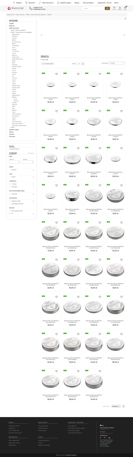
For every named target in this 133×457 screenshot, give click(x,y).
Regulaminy (12, 428)
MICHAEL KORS (16, 87)
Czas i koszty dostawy (74, 430)
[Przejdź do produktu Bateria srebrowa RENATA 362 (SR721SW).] (115, 270)
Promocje (12, 136)
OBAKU (14, 89)
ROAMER (14, 102)
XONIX (13, 119)
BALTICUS (14, 55)
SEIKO (13, 106)
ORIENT (14, 93)
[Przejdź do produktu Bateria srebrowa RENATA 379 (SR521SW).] (50, 344)
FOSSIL (14, 70)
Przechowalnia (42, 430)
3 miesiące (14, 186)
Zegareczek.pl (10, 14)
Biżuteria (11, 26)
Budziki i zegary (14, 129)
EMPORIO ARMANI (16, 66)
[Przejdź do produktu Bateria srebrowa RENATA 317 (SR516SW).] (115, 195)
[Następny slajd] (124, 35)
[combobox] (92, 8)
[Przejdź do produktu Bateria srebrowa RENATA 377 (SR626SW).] (115, 307)
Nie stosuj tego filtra (17, 211)
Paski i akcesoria (20, 14)
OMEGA (14, 91)
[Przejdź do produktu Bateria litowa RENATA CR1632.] (72, 121)
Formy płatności (72, 426)
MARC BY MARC (16, 85)
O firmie (40, 443)
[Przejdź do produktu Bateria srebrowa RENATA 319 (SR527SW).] (50, 233)
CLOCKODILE (15, 51)
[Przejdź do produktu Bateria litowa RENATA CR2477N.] (72, 195)
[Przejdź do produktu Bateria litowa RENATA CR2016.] (94, 121)
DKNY (13, 62)
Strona (74, 63)
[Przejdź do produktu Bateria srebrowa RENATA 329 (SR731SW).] (94, 233)
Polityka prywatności (14, 426)
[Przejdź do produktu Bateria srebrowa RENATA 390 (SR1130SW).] (50, 381)
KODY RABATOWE (14, 440)
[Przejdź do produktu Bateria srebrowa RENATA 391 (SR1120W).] (72, 381)
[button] (107, 8)
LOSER (14, 83)
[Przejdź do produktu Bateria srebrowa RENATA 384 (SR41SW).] (94, 344)
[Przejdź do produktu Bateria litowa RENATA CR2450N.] (94, 158)
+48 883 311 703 (104, 429)
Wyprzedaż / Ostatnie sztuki (19, 125)
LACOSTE (14, 78)
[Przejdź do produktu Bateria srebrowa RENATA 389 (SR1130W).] (115, 344)
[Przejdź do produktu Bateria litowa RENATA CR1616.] (115, 84)
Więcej (11, 132)
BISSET (14, 43)
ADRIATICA (14, 36)
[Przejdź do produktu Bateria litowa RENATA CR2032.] (50, 158)
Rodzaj (12, 127)
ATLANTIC (14, 38)
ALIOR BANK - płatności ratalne (76, 428)
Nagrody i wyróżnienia (44, 445)
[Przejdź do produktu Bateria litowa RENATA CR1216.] (50, 84)
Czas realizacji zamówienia (75, 433)
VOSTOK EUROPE (16, 121)
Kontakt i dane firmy (43, 440)
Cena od (11, 159)
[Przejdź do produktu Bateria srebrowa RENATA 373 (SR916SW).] (94, 307)
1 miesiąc (14, 184)
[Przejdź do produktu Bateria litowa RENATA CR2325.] (50, 195)
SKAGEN (14, 110)
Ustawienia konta (42, 428)
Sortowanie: (105, 63)
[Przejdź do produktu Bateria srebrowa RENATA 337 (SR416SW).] (50, 270)
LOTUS (14, 81)
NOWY (13, 177)
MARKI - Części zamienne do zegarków (36, 14)
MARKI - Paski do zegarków (18, 30)
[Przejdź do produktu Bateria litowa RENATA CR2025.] (115, 121)
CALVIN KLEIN (15, 45)
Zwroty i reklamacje (14, 430)
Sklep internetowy (66, 455)
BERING (14, 40)
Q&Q (13, 108)
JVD (13, 76)
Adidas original (15, 34)
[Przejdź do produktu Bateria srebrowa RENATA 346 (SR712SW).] (94, 270)
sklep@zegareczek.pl (106, 433)
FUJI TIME (14, 72)
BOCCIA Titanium (16, 42)
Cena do (25, 159)
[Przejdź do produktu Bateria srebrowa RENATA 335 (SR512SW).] (115, 233)
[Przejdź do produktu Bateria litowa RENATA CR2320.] (115, 158)
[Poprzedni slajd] (41, 35)
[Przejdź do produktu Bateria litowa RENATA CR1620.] (50, 121)
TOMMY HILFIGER (16, 114)
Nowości (11, 134)
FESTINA (14, 68)
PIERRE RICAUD (16, 95)
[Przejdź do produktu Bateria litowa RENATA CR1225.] (94, 84)
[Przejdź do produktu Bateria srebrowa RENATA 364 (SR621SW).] (50, 307)
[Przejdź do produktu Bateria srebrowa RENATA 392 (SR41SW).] (94, 381)
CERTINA (14, 49)
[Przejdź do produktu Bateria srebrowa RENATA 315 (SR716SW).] (94, 195)
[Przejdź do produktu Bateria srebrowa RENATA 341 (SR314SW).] (72, 270)
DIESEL (14, 61)
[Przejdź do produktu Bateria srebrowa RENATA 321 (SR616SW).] (72, 233)
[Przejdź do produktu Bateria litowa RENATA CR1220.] (72, 84)
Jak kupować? (12, 445)
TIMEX (13, 112)
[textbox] (117, 63)
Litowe (15, 99)
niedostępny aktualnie (17, 203)
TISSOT (14, 118)
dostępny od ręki (16, 201)
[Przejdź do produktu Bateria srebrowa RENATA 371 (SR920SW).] (72, 307)
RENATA (14, 170)
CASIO (13, 47)
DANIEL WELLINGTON (17, 59)
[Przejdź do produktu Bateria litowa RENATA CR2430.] (72, 158)
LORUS (14, 80)
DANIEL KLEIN (15, 57)
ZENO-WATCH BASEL (17, 123)
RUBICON (14, 104)
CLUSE (13, 53)
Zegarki (11, 23)
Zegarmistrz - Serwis (14, 443)
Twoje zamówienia (43, 426)
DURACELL (15, 64)
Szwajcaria (14, 194)
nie (12, 213)
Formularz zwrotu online (15, 433)
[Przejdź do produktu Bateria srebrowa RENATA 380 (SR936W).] (72, 344)
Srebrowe (16, 100)
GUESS (14, 74)
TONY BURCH (15, 116)
